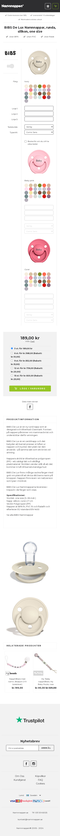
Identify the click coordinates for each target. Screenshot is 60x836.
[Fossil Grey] (26, 100)
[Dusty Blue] (35, 89)
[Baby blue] (40, 89)
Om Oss (19, 776)
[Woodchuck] (40, 93)
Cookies (40, 783)
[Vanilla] (31, 85)
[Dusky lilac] (44, 89)
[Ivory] (26, 85)
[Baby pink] (26, 89)
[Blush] (49, 85)
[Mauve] (49, 96)
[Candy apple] (44, 96)
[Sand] (35, 85)
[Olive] (44, 93)
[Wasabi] (40, 85)
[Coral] (31, 89)
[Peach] (49, 93)
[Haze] (35, 96)
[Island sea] (26, 96)
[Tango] (44, 85)
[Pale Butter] (31, 93)
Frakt (32, 341)
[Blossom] (31, 96)
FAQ (40, 780)
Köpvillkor (40, 776)
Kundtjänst (20, 780)
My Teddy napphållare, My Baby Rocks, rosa (44, 681)
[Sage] (35, 93)
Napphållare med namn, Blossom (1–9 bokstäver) (16, 681)
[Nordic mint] (40, 96)
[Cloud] (26, 93)
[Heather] (49, 89)
